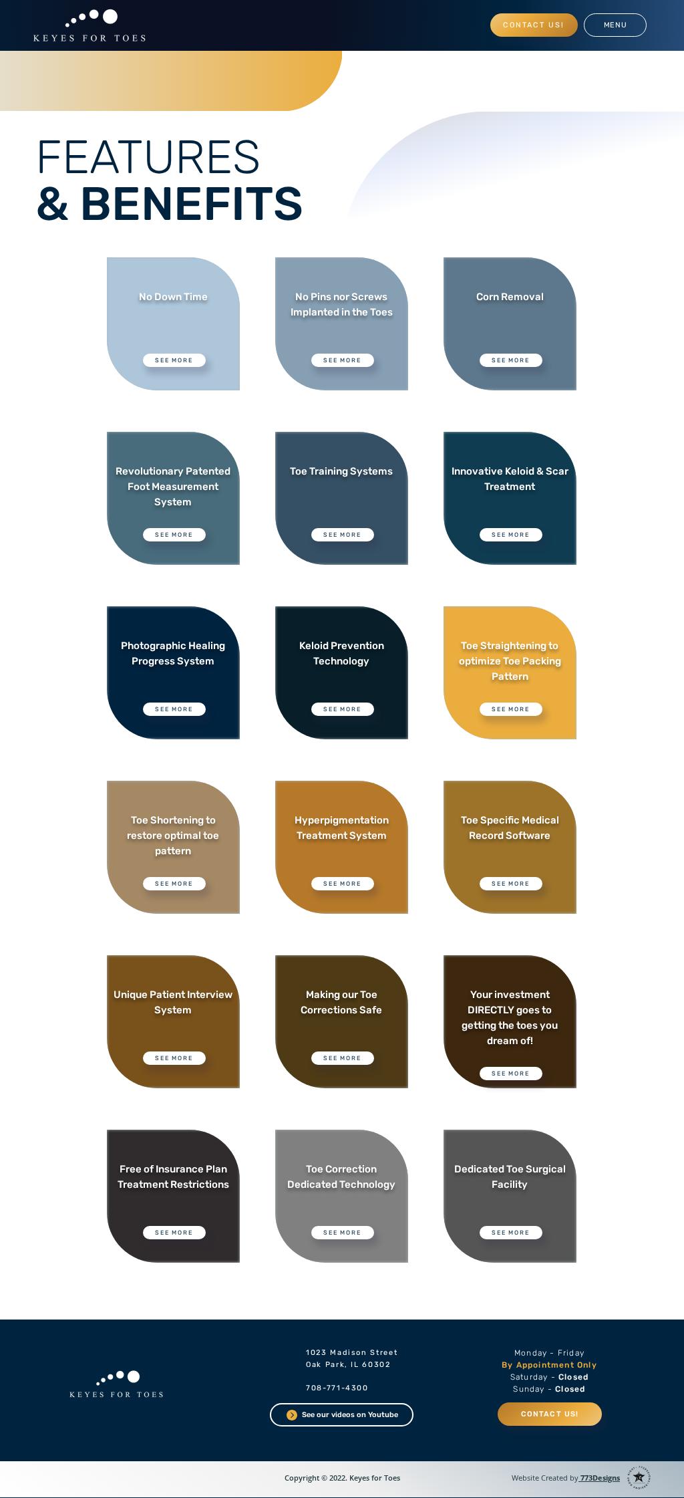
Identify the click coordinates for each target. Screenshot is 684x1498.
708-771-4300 (337, 1388)
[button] (615, 25)
